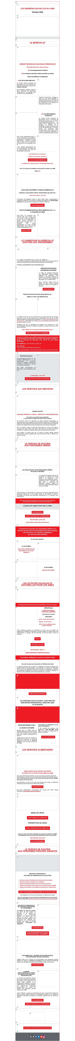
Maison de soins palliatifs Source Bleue (45, 320)
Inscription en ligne (37, 644)
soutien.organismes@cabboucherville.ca (29, 347)
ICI (39, 171)
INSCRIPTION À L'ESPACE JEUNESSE (37, 378)
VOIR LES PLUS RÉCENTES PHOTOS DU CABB (37, 1028)
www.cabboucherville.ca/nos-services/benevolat (44, 350)
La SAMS (47, 671)
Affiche (37, 639)
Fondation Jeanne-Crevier (23, 322)
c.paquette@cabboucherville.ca (31, 791)
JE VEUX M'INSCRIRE (48, 737)
